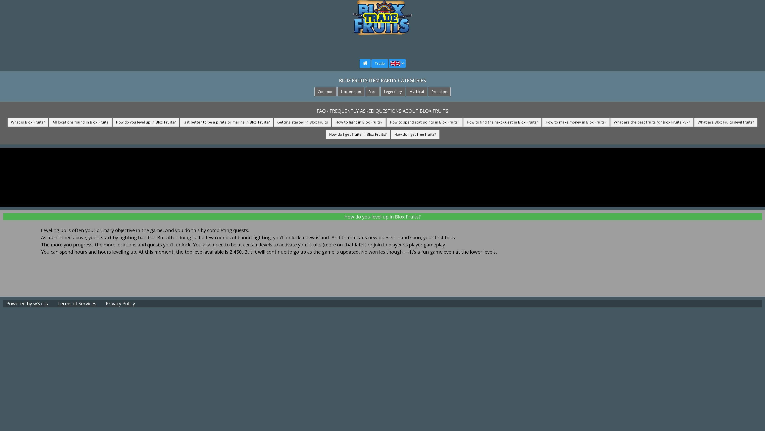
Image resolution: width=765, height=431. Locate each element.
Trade (380, 63)
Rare (372, 91)
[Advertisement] (129, 28)
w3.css (40, 303)
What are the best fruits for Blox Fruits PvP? (652, 122)
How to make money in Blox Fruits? (576, 122)
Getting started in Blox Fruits (302, 122)
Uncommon (351, 91)
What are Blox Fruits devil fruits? (726, 122)
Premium (439, 91)
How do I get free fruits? (415, 134)
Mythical (416, 91)
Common (325, 91)
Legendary (393, 91)
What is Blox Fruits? (28, 122)
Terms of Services (76, 303)
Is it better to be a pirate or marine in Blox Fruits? (226, 122)
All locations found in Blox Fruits (80, 122)
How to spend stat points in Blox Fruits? (424, 122)
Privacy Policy (120, 303)
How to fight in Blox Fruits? (358, 122)
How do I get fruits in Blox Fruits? (358, 134)
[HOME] (365, 63)
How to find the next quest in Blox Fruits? (502, 122)
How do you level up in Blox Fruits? (146, 122)
